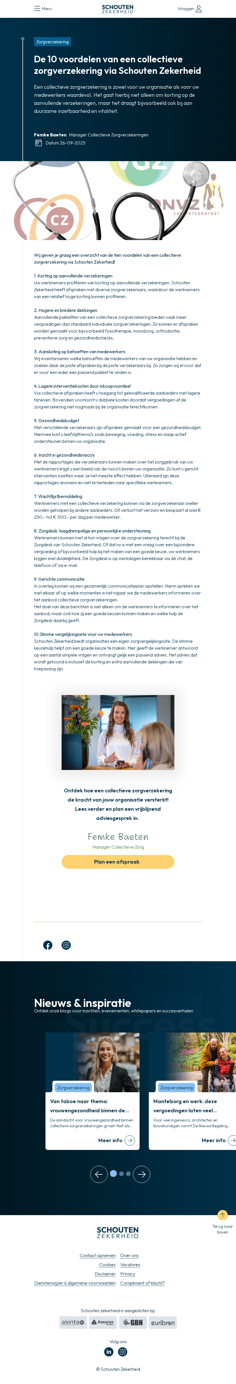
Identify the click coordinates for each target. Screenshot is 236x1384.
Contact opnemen (98, 1255)
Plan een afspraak (117, 861)
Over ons (129, 1255)
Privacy (127, 1274)
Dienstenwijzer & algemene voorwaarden (75, 1283)
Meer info (110, 1140)
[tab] (113, 1173)
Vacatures (130, 1264)
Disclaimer (105, 1274)
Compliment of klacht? (142, 1283)
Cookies (107, 1264)
